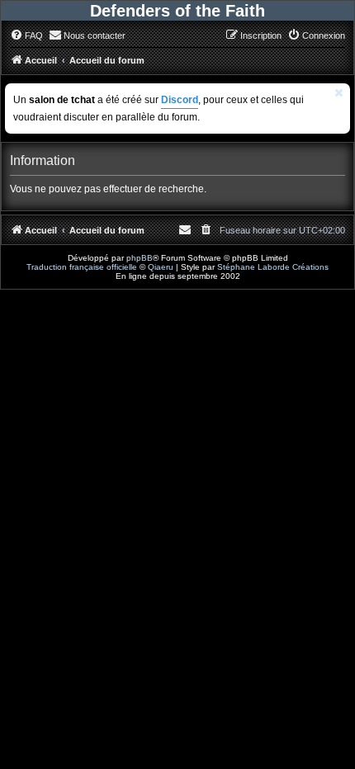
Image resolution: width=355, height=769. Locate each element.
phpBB (139, 257)
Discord (179, 100)
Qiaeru (160, 266)
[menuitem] (26, 35)
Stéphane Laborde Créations (273, 266)
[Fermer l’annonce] (339, 93)
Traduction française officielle (81, 266)
